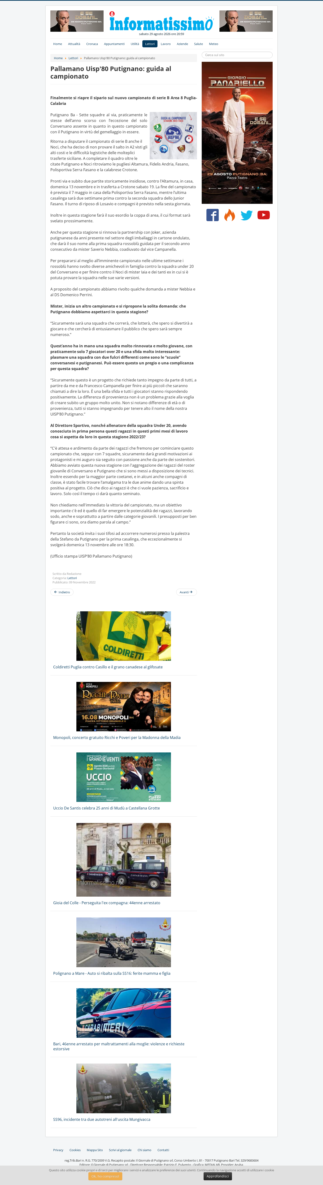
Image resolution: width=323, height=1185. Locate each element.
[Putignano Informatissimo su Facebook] (211, 216)
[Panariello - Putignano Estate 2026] (77, 20)
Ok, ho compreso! (105, 1176)
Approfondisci (218, 1176)
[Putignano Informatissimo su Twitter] (245, 216)
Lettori (150, 44)
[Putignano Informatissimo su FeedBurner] (228, 216)
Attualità (74, 44)
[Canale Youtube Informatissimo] (262, 216)
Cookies (75, 1150)
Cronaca (92, 44)
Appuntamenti (114, 44)
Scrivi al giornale (120, 1150)
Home (57, 44)
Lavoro (166, 44)
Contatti (163, 1150)
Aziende (182, 44)
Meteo (213, 44)
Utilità (135, 44)
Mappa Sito (95, 1150)
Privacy (58, 1150)
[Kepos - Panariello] (237, 132)
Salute (198, 44)
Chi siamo (144, 1150)
